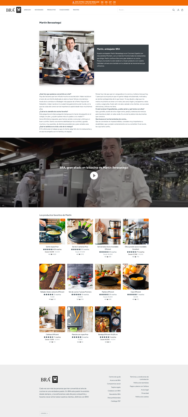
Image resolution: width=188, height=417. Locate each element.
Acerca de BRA (115, 380)
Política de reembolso (141, 383)
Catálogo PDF (116, 401)
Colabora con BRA (114, 391)
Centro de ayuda (115, 377)
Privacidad (145, 393)
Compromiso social (114, 384)
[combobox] (144, 9)
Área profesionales (114, 398)
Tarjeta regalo (116, 387)
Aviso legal (145, 390)
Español (44, 413)
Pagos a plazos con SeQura (139, 386)
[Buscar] (173, 10)
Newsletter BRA (115, 394)
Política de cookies (142, 397)
